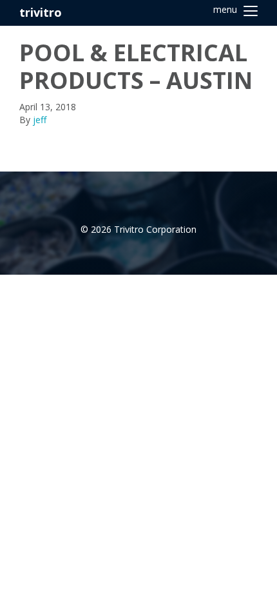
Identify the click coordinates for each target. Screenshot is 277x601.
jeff (39, 119)
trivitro (40, 12)
